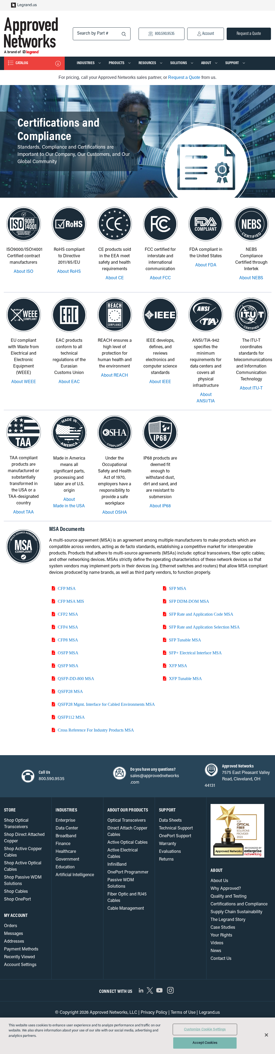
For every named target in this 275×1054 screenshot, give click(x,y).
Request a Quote (249, 34)
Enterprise (65, 820)
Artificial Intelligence (75, 875)
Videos (217, 943)
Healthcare (66, 852)
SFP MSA (177, 588)
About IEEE (160, 382)
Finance (63, 844)
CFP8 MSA (68, 640)
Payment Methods (21, 949)
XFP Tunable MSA (185, 678)
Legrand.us (27, 5)
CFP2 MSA (68, 614)
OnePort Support (175, 836)
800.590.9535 (164, 34)
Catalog (21, 63)
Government (67, 859)
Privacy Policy (154, 1013)
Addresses (14, 941)
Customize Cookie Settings (205, 1029)
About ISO (23, 272)
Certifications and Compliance (239, 904)
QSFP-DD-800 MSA (76, 678)
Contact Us (221, 959)
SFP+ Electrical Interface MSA (195, 653)
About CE (115, 278)
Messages (13, 934)
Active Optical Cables (127, 842)
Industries (86, 63)
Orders (10, 926)
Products (117, 63)
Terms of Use (183, 1013)
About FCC (160, 278)
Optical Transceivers (126, 820)
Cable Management (125, 908)
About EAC (69, 382)
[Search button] (124, 34)
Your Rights (221, 935)
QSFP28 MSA (70, 691)
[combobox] (102, 33)
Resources (148, 63)
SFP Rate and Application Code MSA (201, 614)
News (216, 951)
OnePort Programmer (128, 872)
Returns (166, 859)
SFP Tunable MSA (185, 640)
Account (207, 34)
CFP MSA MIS (71, 601)
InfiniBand (116, 864)
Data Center (67, 828)
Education (65, 867)
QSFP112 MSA (71, 717)
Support (232, 63)
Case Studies (223, 928)
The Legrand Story (228, 920)
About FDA (205, 265)
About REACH (114, 375)
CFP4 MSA (68, 627)
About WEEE (23, 382)
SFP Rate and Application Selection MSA (204, 627)
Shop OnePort (17, 899)
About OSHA (114, 513)
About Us (219, 881)
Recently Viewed (19, 957)
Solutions (179, 63)
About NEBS (251, 278)
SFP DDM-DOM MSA (189, 601)
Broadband (66, 836)
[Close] (266, 1035)
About (206, 63)
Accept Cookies (205, 1043)
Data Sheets (170, 820)
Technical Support (176, 828)
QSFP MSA (68, 665)
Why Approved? (226, 889)
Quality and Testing (229, 896)
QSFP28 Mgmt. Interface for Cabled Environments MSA (106, 704)
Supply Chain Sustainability (236, 912)
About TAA (23, 512)
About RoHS (69, 272)
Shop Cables (16, 892)
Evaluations (170, 852)
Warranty (167, 844)
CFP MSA (67, 588)
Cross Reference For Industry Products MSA (96, 730)
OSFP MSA (68, 653)
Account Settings (20, 965)
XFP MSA (178, 665)
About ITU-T (251, 388)
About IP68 (160, 506)
